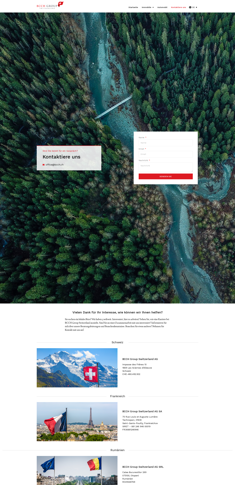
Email (142, 149)
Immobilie (146, 7)
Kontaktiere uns (178, 7)
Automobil (162, 7)
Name (142, 138)
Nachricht (144, 160)
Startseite (133, 7)
